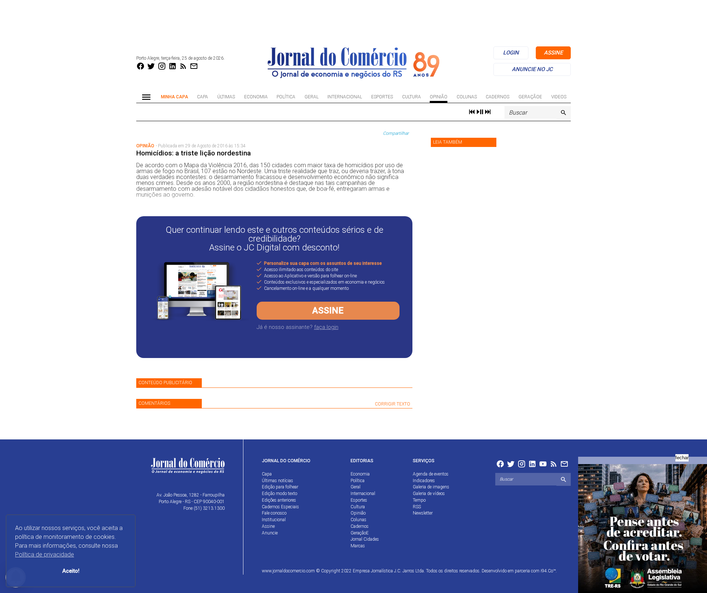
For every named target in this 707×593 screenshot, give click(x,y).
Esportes (382, 96)
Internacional (344, 96)
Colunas (467, 96)
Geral (312, 96)
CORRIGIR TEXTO (392, 404)
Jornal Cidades (365, 539)
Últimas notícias (277, 480)
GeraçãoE (530, 96)
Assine (328, 310)
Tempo (419, 500)
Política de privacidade (44, 554)
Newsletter (423, 513)
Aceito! (71, 571)
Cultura (411, 96)
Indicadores (424, 480)
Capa (202, 96)
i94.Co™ (548, 570)
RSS (417, 506)
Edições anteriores (279, 500)
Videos (558, 96)
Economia (256, 96)
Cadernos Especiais (280, 506)
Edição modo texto (279, 493)
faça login (326, 327)
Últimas (226, 96)
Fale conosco (274, 513)
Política (286, 96)
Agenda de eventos (431, 474)
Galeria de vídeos (429, 493)
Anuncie (270, 533)
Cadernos (497, 96)
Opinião (438, 96)
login (511, 52)
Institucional (274, 519)
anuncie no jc (532, 69)
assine (553, 52)
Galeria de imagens (431, 487)
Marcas (358, 545)
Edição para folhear (280, 487)
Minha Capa (174, 96)
